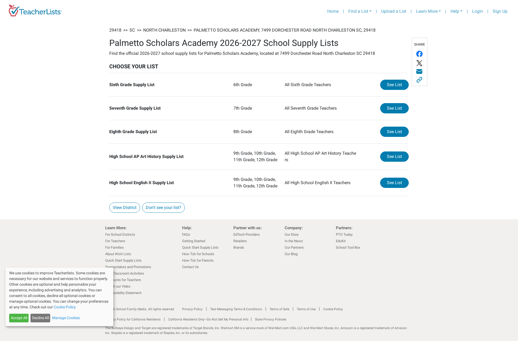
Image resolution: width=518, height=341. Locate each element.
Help (455, 11)
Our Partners (294, 247)
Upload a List (393, 11)
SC (132, 30)
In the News (294, 241)
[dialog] (59, 297)
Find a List (358, 11)
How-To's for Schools (198, 254)
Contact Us (190, 267)
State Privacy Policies (270, 319)
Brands (238, 247)
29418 (115, 30)
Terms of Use (306, 309)
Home (333, 11)
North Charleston (164, 30)
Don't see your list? (163, 207)
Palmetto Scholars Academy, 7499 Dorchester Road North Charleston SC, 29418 (285, 30)
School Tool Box (348, 247)
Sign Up (500, 11)
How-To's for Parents (198, 260)
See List (398, 84)
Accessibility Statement (123, 293)
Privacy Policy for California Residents (133, 319)
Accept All (19, 318)
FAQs (186, 234)
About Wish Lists (118, 254)
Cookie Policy (333, 309)
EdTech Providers (246, 234)
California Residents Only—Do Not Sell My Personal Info (208, 319)
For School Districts (120, 234)
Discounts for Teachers (123, 280)
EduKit (341, 241)
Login (477, 11)
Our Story (292, 234)
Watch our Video (117, 286)
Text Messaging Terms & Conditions (236, 309)
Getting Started (193, 241)
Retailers (240, 241)
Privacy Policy (192, 309)
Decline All (40, 318)
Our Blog (291, 254)
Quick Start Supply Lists (123, 260)
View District (125, 207)
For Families (114, 247)
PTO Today (344, 234)
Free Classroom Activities (124, 273)
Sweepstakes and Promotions (128, 267)
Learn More (427, 11)
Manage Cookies (66, 318)
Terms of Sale (279, 309)
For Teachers (115, 241)
